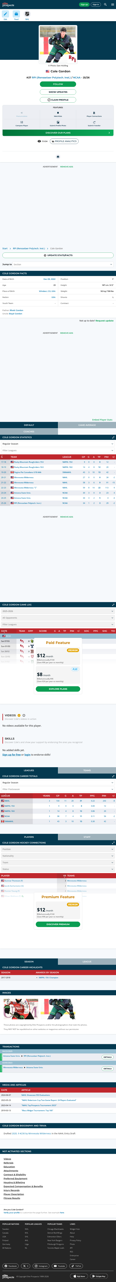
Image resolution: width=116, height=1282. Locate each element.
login (27, 754)
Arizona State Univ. (22, 493)
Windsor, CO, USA (47, 291)
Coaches (29, 431)
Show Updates (58, 92)
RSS (71, 1251)
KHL (26, 1233)
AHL (26, 1240)
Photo (72, 1244)
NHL (27, 1229)
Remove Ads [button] (66, 167)
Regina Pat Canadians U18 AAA (27, 472)
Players (29, 837)
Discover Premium (58, 924)
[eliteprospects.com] (8, 4)
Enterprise (74, 1255)
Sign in (96, 4)
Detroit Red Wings (54, 1233)
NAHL (65, 477)
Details (108, 1057)
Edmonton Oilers (54, 1236)
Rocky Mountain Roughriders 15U (29, 462)
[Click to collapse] (113, 437)
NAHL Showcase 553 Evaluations (35, 1095)
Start (5, 248)
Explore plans (58, 689)
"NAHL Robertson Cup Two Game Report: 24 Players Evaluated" (48, 1100)
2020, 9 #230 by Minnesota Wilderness (31, 1133)
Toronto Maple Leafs (55, 1248)
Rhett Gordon (16, 310)
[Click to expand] (113, 843)
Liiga (27, 1244)
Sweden (5, 1229)
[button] (58, 84)
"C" (35, 487)
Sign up (84, 4)
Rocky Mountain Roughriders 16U (29, 467)
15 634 (44, 141)
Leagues (29, 770)
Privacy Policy (75, 1240)
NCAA (77, 77)
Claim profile (59, 99)
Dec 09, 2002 (49, 279)
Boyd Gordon (15, 314)
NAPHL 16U (67, 467)
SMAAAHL (67, 472)
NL (26, 1248)
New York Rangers (54, 1240)
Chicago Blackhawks (55, 1229)
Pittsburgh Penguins (55, 1244)
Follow (58, 84)
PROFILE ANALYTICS (66, 141)
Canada (5, 1233)
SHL (26, 1236)
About (72, 1233)
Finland (5, 1240)
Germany (6, 1244)
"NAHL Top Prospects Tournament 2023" (39, 1105)
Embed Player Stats (102, 419)
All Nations (6, 1248)
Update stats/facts (59, 255)
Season (29, 961)
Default (29, 425)
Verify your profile (12, 1212)
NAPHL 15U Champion (48, 977)
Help (72, 1236)
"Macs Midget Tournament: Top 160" (37, 1110)
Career (73, 1259)
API (71, 1248)
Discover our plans (58, 132)
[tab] (29, 425)
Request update (105, 320)
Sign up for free (11, 754)
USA (53, 297)
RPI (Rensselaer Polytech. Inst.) (51, 77)
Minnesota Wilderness (24, 477)
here (62, 1212)
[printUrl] (58, 156)
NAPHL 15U (67, 462)
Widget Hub (75, 1229)
